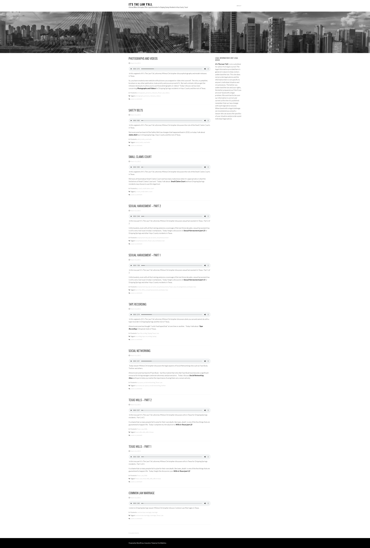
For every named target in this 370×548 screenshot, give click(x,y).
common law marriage (144, 512)
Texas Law (161, 93)
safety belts (141, 139)
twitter (163, 385)
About (239, 6)
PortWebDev (162, 543)
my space (140, 382)
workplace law (160, 241)
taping (154, 336)
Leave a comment (136, 99)
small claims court (148, 188)
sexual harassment (162, 237)
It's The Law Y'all (140, 4)
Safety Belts (136, 110)
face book (138, 385)
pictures (148, 93)
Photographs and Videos (143, 58)
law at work (152, 237)
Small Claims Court (140, 156)
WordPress (140, 543)
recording (138, 336)
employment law (142, 237)
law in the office (140, 290)
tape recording (147, 336)
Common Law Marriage (142, 493)
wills (143, 432)
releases (154, 93)
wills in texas (150, 432)
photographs (141, 93)
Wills (145, 429)
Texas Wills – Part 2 (140, 400)
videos (167, 93)
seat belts (148, 139)
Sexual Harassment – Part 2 (145, 206)
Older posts (134, 533)
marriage (155, 512)
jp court (139, 188)
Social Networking (139, 350)
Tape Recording (137, 304)
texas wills (138, 432)
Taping (150, 333)
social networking (149, 382)
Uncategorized (181, 287)
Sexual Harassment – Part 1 (145, 255)
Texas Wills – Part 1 (140, 446)
